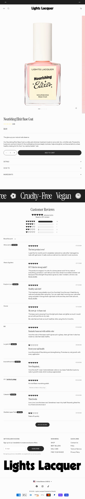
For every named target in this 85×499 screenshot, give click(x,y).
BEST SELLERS (56, 446)
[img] (33, 246)
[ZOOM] (76, 108)
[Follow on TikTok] (48, 486)
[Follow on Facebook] (37, 486)
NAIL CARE (54, 449)
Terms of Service (76, 449)
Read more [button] (32, 277)
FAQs (72, 446)
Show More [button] (42, 424)
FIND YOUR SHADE (57, 452)
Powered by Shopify (50, 491)
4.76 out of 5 (48, 215)
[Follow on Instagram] (42, 486)
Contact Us (74, 443)
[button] (30, 221)
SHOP (53, 443)
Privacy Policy (75, 452)
